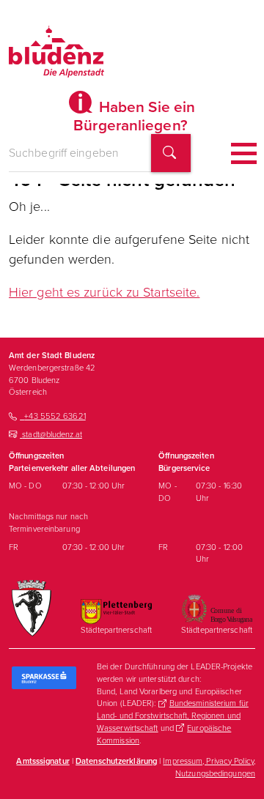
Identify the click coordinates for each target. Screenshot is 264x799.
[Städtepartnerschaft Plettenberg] (116, 611)
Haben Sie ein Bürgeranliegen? (134, 115)
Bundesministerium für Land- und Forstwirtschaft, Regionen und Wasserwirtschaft (173, 715)
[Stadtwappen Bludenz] (31, 607)
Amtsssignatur (42, 761)
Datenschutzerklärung (116, 761)
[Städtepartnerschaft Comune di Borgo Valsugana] (216, 608)
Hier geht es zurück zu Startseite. (104, 292)
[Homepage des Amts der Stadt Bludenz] (56, 51)
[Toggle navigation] (244, 153)
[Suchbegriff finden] (171, 153)
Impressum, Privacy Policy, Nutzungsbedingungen (209, 767)
